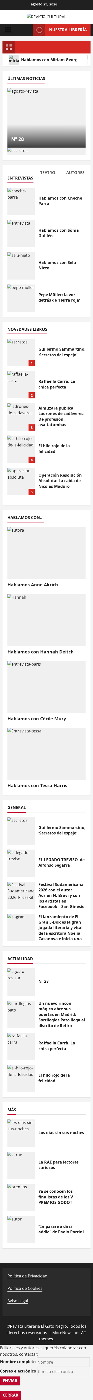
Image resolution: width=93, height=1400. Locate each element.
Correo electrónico (18, 1371)
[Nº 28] (46, 118)
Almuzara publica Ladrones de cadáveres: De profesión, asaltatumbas (21, 417)
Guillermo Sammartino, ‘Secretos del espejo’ (21, 352)
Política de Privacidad (27, 1276)
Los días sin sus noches (21, 1133)
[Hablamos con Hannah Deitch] (46, 620)
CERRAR (10, 1395)
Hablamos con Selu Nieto (21, 266)
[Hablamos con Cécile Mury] (46, 687)
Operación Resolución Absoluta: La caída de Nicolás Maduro (21, 481)
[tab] (20, 176)
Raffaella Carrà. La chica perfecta (21, 384)
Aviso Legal (17, 1300)
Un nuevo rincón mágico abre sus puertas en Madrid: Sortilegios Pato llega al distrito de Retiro (21, 1014)
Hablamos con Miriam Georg (49, 59)
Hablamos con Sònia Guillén (21, 233)
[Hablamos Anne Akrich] (46, 553)
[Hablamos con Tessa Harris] (46, 754)
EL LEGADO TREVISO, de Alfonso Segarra (21, 863)
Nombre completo (18, 1361)
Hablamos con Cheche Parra (21, 201)
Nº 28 (17, 139)
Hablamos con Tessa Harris (37, 785)
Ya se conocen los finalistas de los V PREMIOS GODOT (21, 1197)
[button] (7, 30)
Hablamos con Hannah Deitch (40, 652)
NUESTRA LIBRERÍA (68, 29)
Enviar (10, 1380)
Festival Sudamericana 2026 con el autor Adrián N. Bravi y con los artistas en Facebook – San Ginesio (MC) (21, 895)
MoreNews (62, 1332)
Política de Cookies (24, 1288)
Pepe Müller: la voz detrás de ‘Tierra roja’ (21, 298)
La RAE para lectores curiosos (21, 1165)
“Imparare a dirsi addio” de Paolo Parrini (21, 1229)
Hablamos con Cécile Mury (36, 719)
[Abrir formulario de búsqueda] (27, 30)
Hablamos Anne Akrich (32, 585)
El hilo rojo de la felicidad (21, 449)
